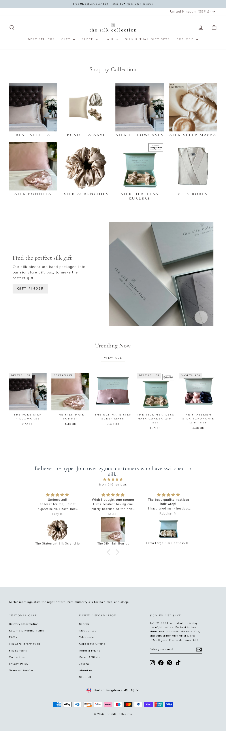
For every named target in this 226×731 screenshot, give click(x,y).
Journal (84, 663)
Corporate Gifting (92, 643)
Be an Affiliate (89, 657)
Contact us (17, 657)
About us (85, 670)
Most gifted (88, 630)
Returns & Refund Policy (26, 630)
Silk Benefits (18, 650)
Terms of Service (21, 670)
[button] (109, 552)
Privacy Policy (18, 663)
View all (113, 357)
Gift (66, 39)
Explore (186, 39)
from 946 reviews (113, 484)
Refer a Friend (89, 650)
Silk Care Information (24, 643)
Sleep (88, 39)
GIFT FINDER (30, 288)
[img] (113, 479)
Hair (109, 39)
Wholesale (86, 637)
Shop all (85, 677)
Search (84, 624)
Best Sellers (41, 39)
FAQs (13, 637)
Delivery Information (24, 624)
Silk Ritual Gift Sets (147, 39)
